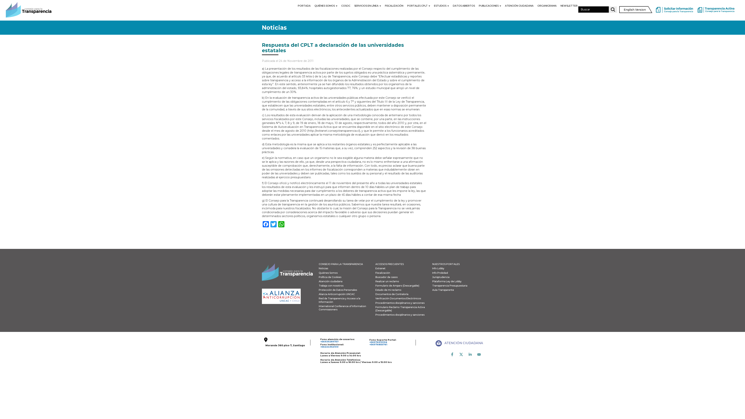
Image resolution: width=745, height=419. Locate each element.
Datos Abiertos (464, 5)
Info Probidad (440, 272)
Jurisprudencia (441, 277)
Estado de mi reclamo (388, 289)
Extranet (380, 268)
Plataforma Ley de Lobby (447, 281)
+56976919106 (378, 342)
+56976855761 (378, 344)
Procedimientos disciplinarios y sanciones (399, 302)
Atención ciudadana (330, 281)
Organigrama (547, 5)
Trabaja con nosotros (331, 285)
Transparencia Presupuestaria (449, 285)
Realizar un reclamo (387, 281)
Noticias (323, 268)
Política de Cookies (330, 277)
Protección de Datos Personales (338, 289)
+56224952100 (329, 346)
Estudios (440, 5)
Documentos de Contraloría (391, 294)
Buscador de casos (386, 277)
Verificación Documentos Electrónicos (398, 298)
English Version (635, 9)
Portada (304, 5)
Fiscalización (394, 5)
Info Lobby (438, 268)
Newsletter (569, 5)
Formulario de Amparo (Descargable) (397, 285)
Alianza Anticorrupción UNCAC (337, 294)
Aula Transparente (443, 289)
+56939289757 (329, 341)
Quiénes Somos (324, 5)
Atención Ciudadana (519, 5)
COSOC (345, 5)
